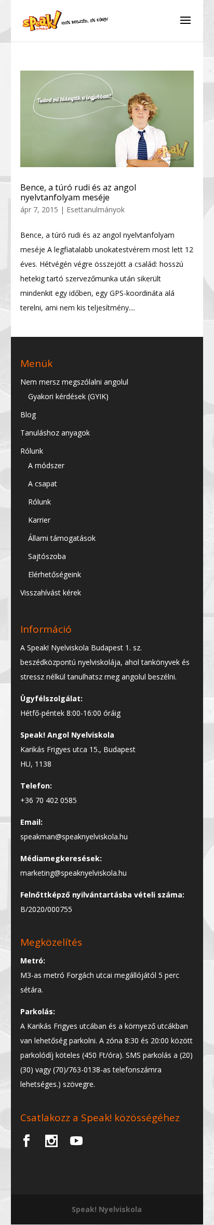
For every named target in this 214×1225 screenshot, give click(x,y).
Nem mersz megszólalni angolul (74, 382)
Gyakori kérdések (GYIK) (68, 396)
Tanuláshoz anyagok (55, 433)
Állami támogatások (62, 538)
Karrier (39, 520)
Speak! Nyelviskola (107, 1209)
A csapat (42, 483)
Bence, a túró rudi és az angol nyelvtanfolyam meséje (78, 192)
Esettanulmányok (95, 209)
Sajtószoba (47, 556)
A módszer (46, 465)
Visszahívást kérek (50, 592)
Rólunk (31, 451)
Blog (28, 414)
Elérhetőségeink (54, 574)
